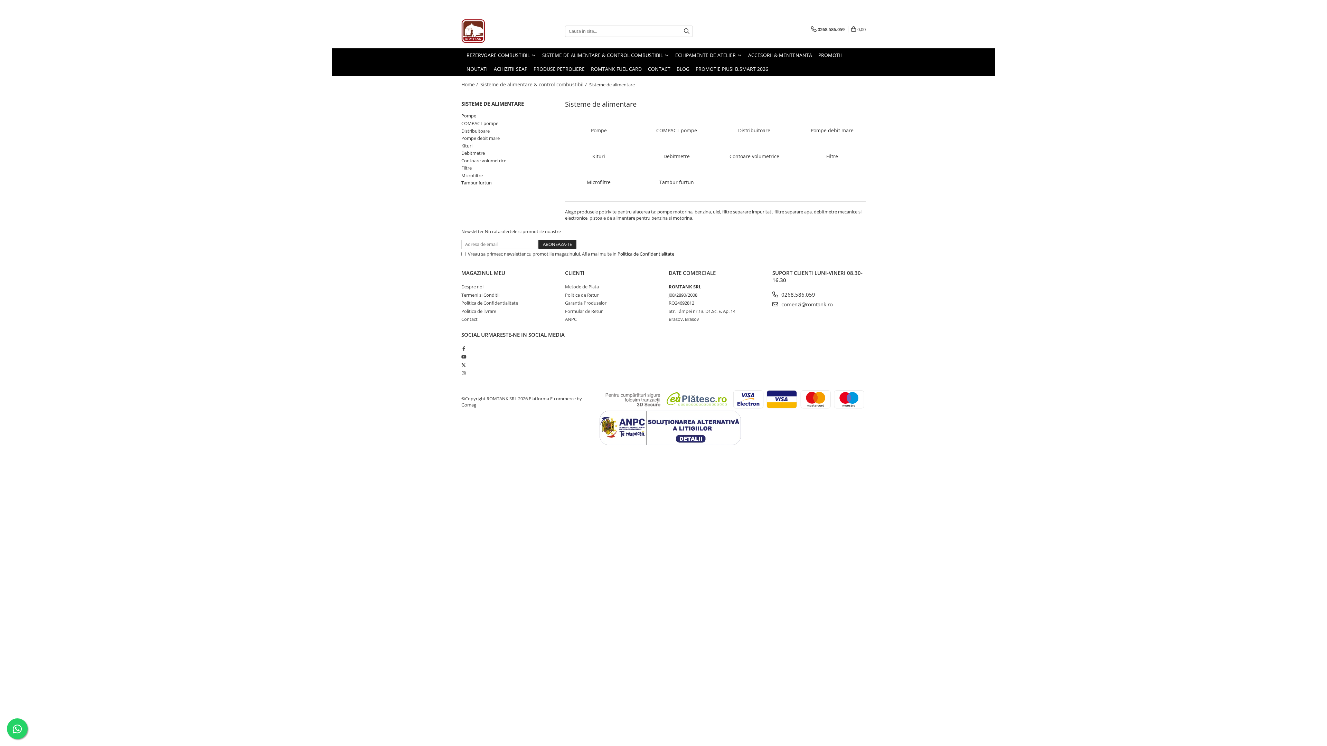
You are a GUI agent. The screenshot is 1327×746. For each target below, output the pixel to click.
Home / (470, 84)
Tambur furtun (476, 183)
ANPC (571, 319)
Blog (683, 69)
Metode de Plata (582, 287)
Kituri (466, 146)
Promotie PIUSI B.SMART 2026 (732, 69)
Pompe (468, 116)
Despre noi (472, 287)
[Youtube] (463, 357)
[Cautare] (686, 31)
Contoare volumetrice (483, 160)
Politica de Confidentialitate (646, 254)
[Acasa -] (495, 31)
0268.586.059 (797, 294)
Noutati (477, 69)
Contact (659, 69)
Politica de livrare (478, 311)
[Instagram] (463, 373)
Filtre (466, 168)
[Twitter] (463, 365)
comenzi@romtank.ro (806, 304)
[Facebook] (463, 348)
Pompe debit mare (480, 138)
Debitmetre (473, 153)
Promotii (830, 55)
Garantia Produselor (585, 303)
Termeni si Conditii (480, 295)
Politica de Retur (582, 295)
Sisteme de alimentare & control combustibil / (534, 84)
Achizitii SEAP (510, 69)
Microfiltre (472, 175)
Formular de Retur (584, 311)
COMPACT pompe (479, 123)
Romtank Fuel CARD (616, 69)
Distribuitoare (475, 131)
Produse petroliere (559, 69)
